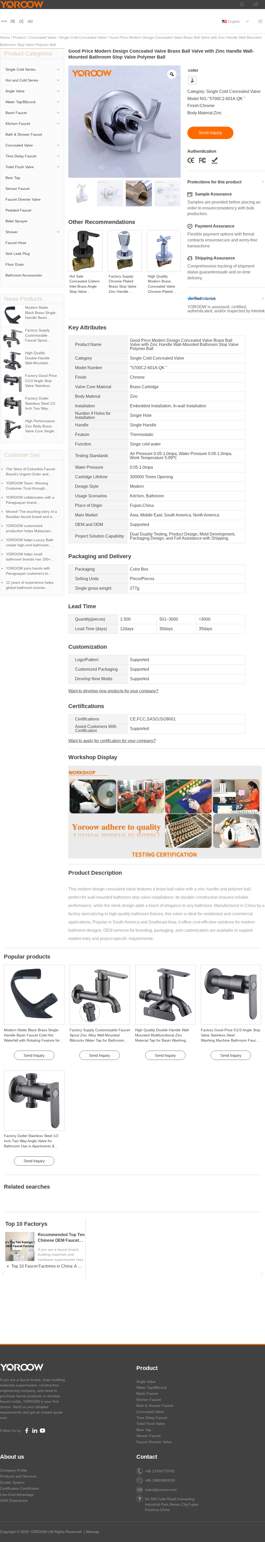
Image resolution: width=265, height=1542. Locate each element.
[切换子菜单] (247, 21)
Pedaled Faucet (18, 210)
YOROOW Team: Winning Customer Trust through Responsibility (27, 486)
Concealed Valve (42, 37)
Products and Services (18, 1476)
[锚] (13, 21)
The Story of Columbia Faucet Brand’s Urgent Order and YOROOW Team (30, 472)
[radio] (192, 80)
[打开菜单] (260, 21)
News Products (23, 299)
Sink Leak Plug (17, 253)
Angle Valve (15, 91)
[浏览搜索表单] (239, 4)
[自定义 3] (30, 21)
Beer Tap (12, 178)
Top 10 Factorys (26, 1224)
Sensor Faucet (17, 188)
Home (5, 37)
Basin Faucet (16, 113)
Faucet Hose (15, 243)
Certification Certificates (19, 1488)
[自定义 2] (21, 21)
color (193, 70)
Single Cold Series (20, 69)
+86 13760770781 (160, 1471)
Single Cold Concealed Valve (82, 37)
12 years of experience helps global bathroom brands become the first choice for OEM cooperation (32, 585)
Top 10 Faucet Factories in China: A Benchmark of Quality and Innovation (47, 1266)
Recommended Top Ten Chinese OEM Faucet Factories (61, 1240)
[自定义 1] (4, 21)
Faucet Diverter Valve (23, 199)
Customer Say (22, 455)
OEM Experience (14, 1500)
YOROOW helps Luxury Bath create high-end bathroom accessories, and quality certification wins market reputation (29, 543)
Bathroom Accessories (23, 275)
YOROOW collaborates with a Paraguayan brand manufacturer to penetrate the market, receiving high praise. (30, 500)
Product (19, 37)
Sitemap (92, 1532)
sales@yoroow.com (161, 1490)
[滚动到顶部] (252, 1532)
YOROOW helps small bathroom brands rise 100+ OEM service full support (28, 557)
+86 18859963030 (160, 1480)
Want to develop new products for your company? (113, 691)
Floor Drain (14, 264)
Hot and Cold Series (21, 80)
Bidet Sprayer (16, 221)
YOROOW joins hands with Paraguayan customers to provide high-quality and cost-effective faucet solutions (30, 571)
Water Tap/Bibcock (20, 102)
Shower (11, 232)
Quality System (12, 1482)
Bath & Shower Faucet (23, 134)
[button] (3, 1273)
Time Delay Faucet (20, 156)
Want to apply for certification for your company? (112, 740)
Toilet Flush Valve (19, 167)
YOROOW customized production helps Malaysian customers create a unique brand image (28, 529)
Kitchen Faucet (17, 123)
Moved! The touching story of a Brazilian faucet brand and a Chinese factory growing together (31, 514)
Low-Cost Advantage (17, 1494)
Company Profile (13, 1470)
